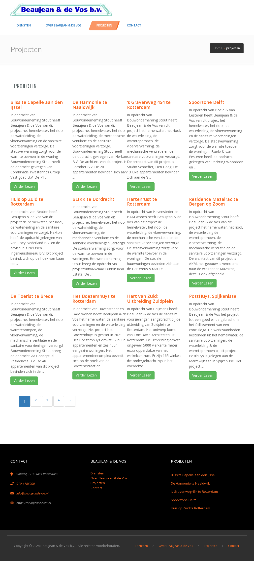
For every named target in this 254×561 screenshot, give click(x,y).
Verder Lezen (24, 186)
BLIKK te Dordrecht (93, 199)
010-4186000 (25, 483)
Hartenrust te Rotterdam (142, 201)
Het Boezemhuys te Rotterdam (94, 298)
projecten (25, 86)
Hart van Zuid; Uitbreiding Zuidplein (150, 298)
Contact (96, 488)
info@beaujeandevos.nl (32, 493)
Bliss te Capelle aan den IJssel (36, 104)
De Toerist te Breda (31, 296)
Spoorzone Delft (206, 102)
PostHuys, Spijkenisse (212, 296)
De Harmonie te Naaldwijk (89, 104)
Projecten (98, 483)
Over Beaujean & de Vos (109, 478)
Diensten (97, 473)
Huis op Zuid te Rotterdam (26, 201)
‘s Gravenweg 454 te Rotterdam (149, 104)
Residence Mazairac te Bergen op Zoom (213, 201)
